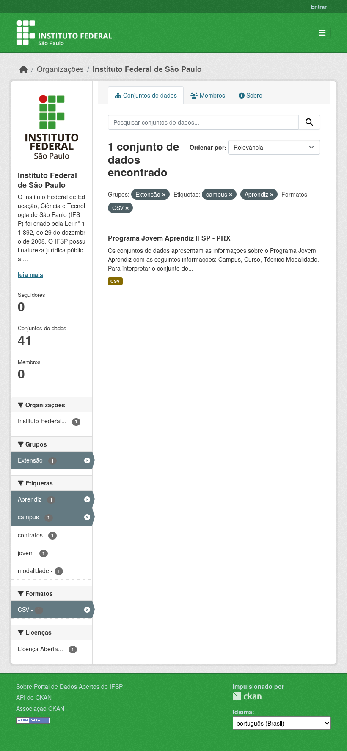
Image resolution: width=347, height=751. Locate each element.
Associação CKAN (40, 708)
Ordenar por (207, 147)
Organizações (60, 68)
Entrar (319, 7)
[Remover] (163, 194)
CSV (115, 281)
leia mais (30, 274)
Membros (211, 95)
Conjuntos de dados (149, 95)
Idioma (242, 711)
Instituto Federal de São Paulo (147, 68)
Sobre (253, 95)
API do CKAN (34, 697)
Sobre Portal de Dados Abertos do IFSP (69, 686)
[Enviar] (309, 122)
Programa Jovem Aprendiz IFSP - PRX (169, 238)
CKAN (247, 696)
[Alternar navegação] (322, 33)
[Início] (23, 68)
